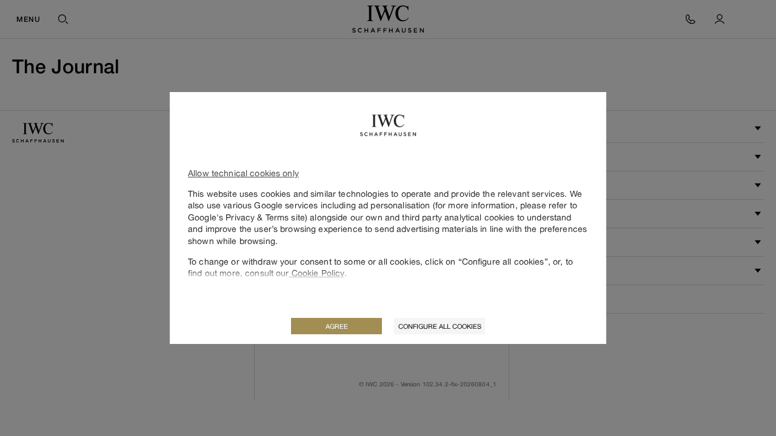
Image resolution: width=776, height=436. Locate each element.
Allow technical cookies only (243, 173)
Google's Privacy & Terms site (246, 217)
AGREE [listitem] (337, 326)
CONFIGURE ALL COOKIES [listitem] (439, 326)
